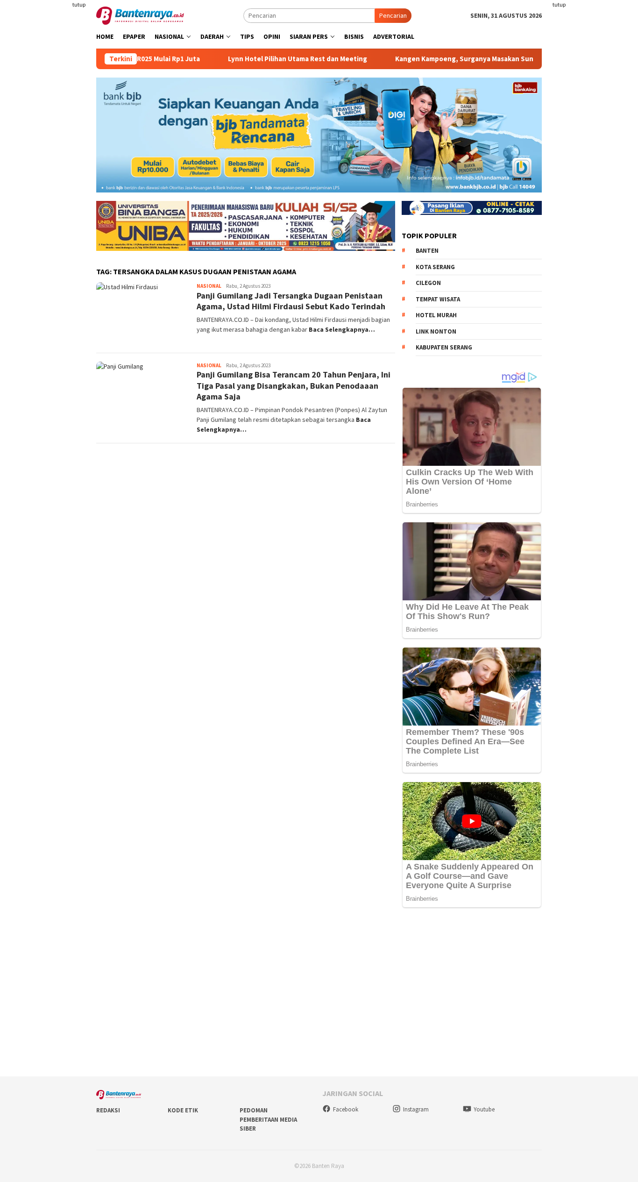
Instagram (416, 1109)
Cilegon (428, 283)
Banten (427, 251)
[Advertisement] (594, 140)
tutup (78, 4)
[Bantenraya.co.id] (140, 15)
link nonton (436, 331)
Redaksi (108, 1110)
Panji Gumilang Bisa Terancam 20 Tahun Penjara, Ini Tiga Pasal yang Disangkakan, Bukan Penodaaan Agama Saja (293, 385)
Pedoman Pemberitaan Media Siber (268, 1119)
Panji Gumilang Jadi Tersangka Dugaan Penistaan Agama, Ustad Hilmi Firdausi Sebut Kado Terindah (291, 301)
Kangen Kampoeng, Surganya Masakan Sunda (435, 59)
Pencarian (393, 15)
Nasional (209, 286)
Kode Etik (183, 1110)
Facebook (345, 1109)
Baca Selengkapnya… (342, 329)
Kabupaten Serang (444, 347)
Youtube (484, 1109)
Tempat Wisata (438, 299)
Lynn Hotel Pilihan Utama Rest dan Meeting (263, 59)
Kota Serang (435, 267)
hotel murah (436, 315)
